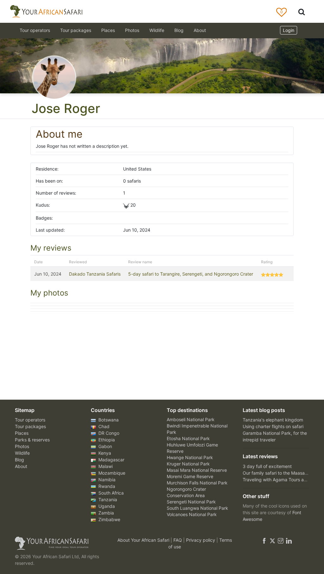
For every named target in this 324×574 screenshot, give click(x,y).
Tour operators (30, 419)
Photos (132, 30)
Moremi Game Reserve (190, 476)
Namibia (106, 479)
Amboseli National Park (191, 419)
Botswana (108, 419)
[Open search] (301, 11)
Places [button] (108, 30)
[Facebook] (264, 540)
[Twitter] (272, 540)
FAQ (178, 540)
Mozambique (111, 473)
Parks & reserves (32, 439)
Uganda (106, 506)
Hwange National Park (190, 457)
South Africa (110, 493)
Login (288, 30)
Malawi (105, 466)
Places (21, 433)
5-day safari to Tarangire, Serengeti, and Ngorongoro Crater (190, 274)
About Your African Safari (144, 540)
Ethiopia (106, 439)
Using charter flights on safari (273, 426)
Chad (103, 426)
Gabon (104, 446)
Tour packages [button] (75, 30)
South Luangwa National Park (197, 508)
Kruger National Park (188, 463)
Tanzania (107, 499)
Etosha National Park (188, 438)
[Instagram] (281, 540)
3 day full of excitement (267, 466)
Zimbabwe (108, 519)
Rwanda (106, 486)
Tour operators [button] (35, 30)
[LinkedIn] (288, 540)
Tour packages (30, 426)
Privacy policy (201, 540)
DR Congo (108, 433)
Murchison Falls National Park (197, 482)
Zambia (105, 512)
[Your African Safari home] (61, 543)
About (200, 30)
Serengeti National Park (191, 501)
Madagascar (110, 459)
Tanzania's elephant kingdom (273, 419)
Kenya (104, 453)
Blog (179, 30)
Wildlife (156, 30)
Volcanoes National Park (192, 514)
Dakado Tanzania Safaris (95, 274)
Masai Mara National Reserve (197, 470)
